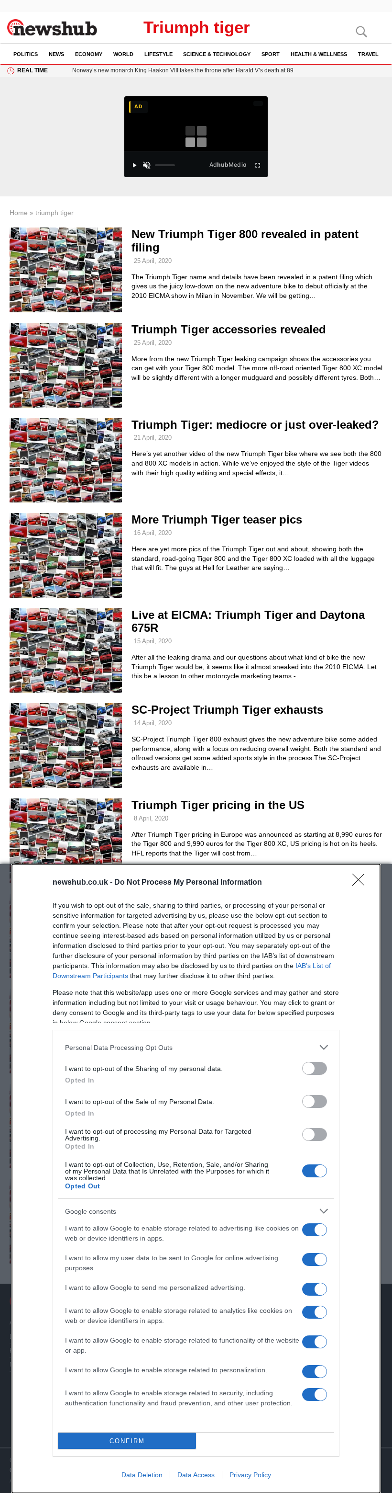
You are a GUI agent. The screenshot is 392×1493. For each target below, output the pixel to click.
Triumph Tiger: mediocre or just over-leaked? (255, 424)
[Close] (361, 883)
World (123, 54)
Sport (270, 54)
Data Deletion (142, 1475)
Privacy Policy (250, 1475)
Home (19, 213)
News (56, 54)
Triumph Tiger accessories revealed (228, 329)
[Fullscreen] (257, 165)
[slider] (164, 165)
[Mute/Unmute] (147, 165)
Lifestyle (158, 54)
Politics (25, 54)
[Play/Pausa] (134, 165)
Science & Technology (216, 54)
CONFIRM (127, 1441)
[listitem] (196, 1047)
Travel (368, 54)
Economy (88, 54)
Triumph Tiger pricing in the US (218, 804)
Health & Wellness (319, 54)
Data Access (196, 1475)
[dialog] (196, 1178)
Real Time (32, 70)
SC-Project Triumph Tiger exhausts (227, 709)
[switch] (314, 1068)
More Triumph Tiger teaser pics (216, 519)
